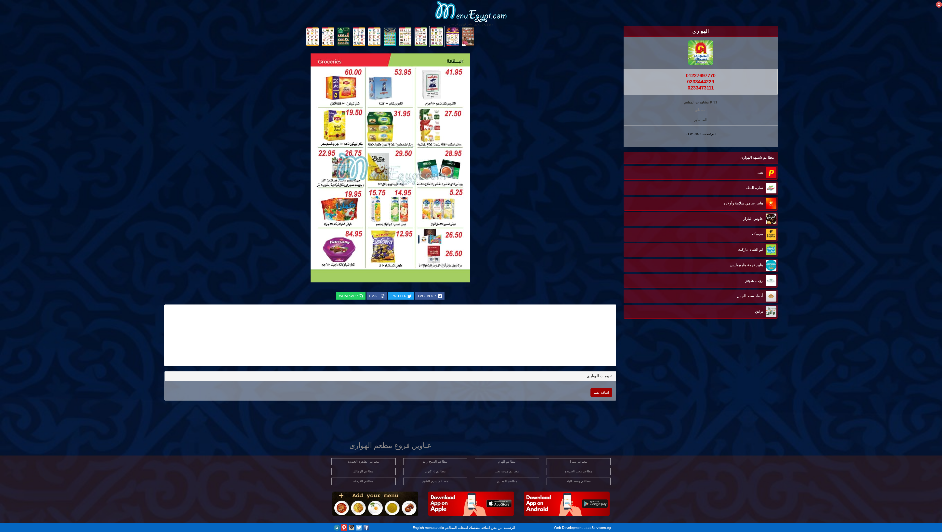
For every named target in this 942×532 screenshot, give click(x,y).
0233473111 (701, 87)
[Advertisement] (747, 394)
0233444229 (700, 81)
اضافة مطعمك (479, 528)
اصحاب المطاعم (456, 528)
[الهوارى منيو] (468, 36)
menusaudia (434, 528)
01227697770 (701, 75)
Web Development (569, 528)
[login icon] (939, 4)
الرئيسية (509, 528)
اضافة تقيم (601, 392)
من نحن (496, 528)
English (418, 528)
